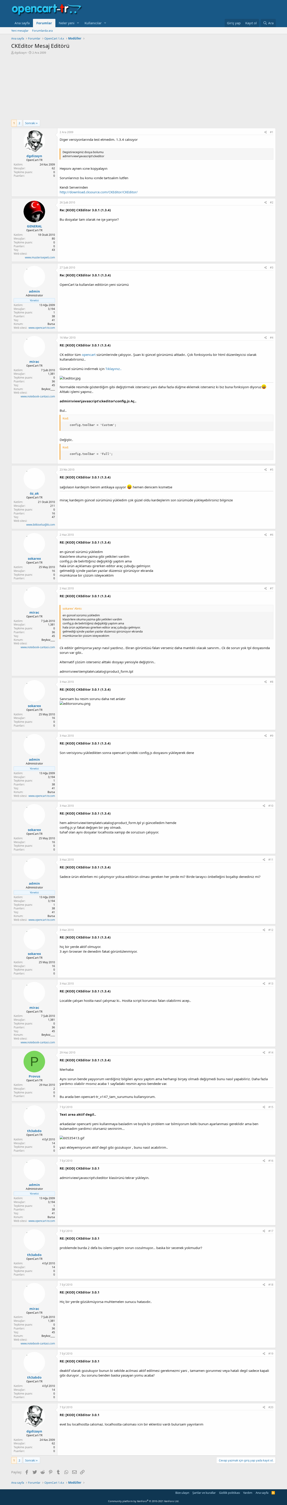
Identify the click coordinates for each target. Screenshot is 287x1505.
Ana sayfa (22, 23)
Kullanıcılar (93, 23)
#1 (271, 132)
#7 (271, 588)
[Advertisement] (143, 88)
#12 (270, 930)
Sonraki (30, 123)
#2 (271, 202)
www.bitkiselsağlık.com (40, 525)
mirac (34, 361)
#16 (270, 1161)
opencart (89, 354)
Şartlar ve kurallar (204, 1493)
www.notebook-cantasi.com (38, 396)
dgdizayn (20, 53)
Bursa (51, 324)
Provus (34, 1076)
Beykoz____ (48, 389)
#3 (271, 267)
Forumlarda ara (42, 31)
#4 (271, 337)
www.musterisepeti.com (40, 257)
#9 (271, 736)
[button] (78, 23)
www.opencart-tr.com (41, 328)
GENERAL (34, 226)
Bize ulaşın (182, 1493)
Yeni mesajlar (19, 31)
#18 (270, 1285)
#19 (270, 1353)
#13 (270, 983)
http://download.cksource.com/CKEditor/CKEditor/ (99, 192)
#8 (271, 682)
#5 (271, 470)
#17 (270, 1231)
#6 (271, 535)
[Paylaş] (265, 132)
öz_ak (34, 493)
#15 (270, 1107)
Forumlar (44, 23)
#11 (270, 860)
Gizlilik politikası (229, 1493)
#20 (270, 1407)
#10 (270, 806)
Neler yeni (66, 23)
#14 (270, 1052)
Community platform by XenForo (143, 1501)
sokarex (34, 558)
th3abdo (34, 1130)
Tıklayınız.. (113, 368)
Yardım (247, 1493)
